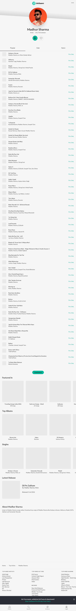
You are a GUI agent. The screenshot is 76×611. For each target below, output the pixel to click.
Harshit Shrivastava (14, 80)
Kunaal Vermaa (12, 131)
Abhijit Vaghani (22, 250)
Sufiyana (60, 404)
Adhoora (11, 59)
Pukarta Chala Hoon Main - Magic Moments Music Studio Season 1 (29, 249)
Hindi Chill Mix (65, 581)
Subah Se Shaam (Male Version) (18, 135)
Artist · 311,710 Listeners (38, 32)
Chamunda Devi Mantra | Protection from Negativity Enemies (27, 356)
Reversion (13, 437)
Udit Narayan (6, 581)
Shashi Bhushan (30, 269)
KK (3, 588)
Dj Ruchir (20, 168)
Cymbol (27, 194)
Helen (33, 581)
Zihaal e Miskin (65, 585)
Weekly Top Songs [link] (37, 592)
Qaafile (10, 116)
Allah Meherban (13, 261)
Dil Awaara (60, 437)
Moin (21, 55)
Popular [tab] (12, 48)
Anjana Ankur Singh (23, 181)
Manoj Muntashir (29, 213)
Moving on (11, 286)
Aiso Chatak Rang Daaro (15, 274)
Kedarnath (64, 590)
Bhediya (63, 579)
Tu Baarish (11, 122)
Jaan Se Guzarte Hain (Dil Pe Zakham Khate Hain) (23, 91)
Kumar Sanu (5, 585)
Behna (10, 299)
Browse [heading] (34, 585)
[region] (38, 565)
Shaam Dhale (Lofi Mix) (15, 141)
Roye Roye (11, 230)
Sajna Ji (10, 167)
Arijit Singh (5, 574)
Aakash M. (21, 231)
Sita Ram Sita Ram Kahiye (16, 211)
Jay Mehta (21, 194)
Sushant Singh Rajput (38, 576)
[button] (41, 38)
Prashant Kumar (21, 313)
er (18, 55)
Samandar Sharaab (14, 78)
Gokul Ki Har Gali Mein (15, 305)
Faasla (10, 85)
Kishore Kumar (6, 576)
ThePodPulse (12, 351)
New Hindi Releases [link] (37, 588)
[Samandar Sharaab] (36, 458)
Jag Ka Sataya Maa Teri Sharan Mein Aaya (21, 324)
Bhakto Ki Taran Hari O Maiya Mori (19, 242)
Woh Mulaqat (12, 160)
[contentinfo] (38, 585)
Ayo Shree (35, 168)
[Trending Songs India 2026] (13, 391)
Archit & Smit (22, 301)
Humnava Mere (65, 576)
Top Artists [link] (35, 593)
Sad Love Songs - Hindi (36, 404)
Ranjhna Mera (12, 148)
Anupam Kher (35, 578)
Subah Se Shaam (13, 129)
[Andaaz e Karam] (13, 458)
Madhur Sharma (38, 29)
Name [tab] (63, 48)
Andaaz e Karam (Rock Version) (18, 104)
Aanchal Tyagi (12, 61)
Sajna (36, 437)
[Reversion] (13, 424)
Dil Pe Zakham (12, 72)
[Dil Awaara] (60, 424)
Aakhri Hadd (12, 179)
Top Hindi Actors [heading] (38, 571)
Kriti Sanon (35, 574)
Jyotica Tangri (12, 263)
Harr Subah (11, 268)
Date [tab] (38, 48)
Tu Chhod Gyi (12, 217)
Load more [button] (38, 372)
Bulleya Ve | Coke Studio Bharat (18, 97)
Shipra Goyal (21, 131)
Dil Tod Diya (12, 173)
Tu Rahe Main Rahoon (15, 362)
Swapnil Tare (22, 118)
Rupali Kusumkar (23, 276)
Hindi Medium (65, 574)
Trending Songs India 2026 (13, 404)
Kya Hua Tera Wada (14, 110)
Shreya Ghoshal (6, 590)
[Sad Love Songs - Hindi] (36, 391)
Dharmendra (35, 579)
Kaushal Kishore (13, 124)
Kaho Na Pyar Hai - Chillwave (17, 312)
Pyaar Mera (11, 186)
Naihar (10, 343)
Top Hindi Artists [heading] (8, 571)
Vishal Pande (29, 67)
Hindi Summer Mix (66, 588)
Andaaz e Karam (13, 53)
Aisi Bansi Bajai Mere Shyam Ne (18, 331)
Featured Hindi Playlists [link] (38, 590)
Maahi (10, 66)
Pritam (4, 579)
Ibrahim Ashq (12, 313)
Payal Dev (21, 213)
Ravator (20, 86)
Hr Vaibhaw (11, 339)
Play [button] (35, 38)
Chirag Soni (21, 67)
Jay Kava (11, 238)
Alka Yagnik (5, 583)
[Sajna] (36, 424)
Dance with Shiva (13, 350)
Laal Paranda (12, 223)
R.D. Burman (5, 587)
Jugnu (63, 583)
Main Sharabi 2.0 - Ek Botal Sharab (18, 204)
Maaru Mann (12, 192)
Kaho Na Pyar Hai (13, 154)
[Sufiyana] (60, 391)
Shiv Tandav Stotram (14, 280)
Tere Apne (11, 198)
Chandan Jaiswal (13, 345)
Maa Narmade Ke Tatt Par (16, 255)
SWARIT (20, 99)
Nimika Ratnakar (13, 364)
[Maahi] (60, 458)
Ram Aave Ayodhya (14, 293)
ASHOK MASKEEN (29, 99)
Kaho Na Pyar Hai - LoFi (15, 236)
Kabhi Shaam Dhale (14, 337)
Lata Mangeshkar (7, 578)
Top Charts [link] (35, 595)
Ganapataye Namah (14, 318)
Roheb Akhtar (27, 55)
